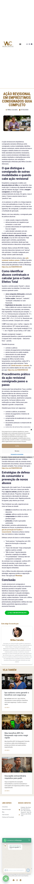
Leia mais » (7, 707)
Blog (3, 812)
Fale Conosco (5, 814)
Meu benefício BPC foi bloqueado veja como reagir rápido (16, 735)
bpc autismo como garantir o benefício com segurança (17, 694)
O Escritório (5, 807)
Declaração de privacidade (17, 454)
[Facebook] (31, 44)
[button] (31, 430)
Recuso (17, 451)
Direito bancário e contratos (20, 365)
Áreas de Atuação (6, 809)
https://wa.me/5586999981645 (12, 267)
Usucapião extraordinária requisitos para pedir (15, 777)
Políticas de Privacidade (8, 817)
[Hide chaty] (6, 878)
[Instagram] (29, 44)
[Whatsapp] (27, 44)
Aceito (17, 446)
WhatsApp (18, 575)
